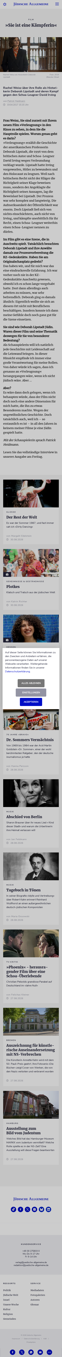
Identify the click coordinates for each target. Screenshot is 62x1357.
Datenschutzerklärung (17, 671)
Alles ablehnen (31, 683)
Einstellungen (31, 692)
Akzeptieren (31, 701)
